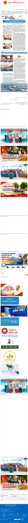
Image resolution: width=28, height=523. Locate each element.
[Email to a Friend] (14, 99)
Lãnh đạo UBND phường (10, 514)
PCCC (19, 497)
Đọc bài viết (14, 9)
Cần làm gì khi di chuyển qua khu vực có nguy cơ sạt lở (7, 268)
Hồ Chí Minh (14, 496)
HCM (2, 496)
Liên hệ (17, 514)
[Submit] (26, 275)
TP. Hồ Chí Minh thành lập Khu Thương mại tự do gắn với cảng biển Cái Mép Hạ (10, 251)
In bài (17, 9)
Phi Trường (21, 10)
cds (26, 494)
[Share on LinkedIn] (17, 99)
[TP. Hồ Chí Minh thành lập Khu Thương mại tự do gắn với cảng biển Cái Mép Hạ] (14, 243)
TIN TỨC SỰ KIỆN (3, 10)
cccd (25, 494)
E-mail (20, 9)
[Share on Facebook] (12, 99)
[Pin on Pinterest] (16, 99)
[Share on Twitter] (13, 99)
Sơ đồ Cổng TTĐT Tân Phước (24, 518)
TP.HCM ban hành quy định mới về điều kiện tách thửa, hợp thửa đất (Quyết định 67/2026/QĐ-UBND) (13, 126)
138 (9, 494)
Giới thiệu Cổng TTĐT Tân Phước (3, 515)
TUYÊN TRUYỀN (8, 10)
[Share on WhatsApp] (10, 99)
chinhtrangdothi (4, 495)
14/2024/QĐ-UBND (2, 494)
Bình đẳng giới (15, 494)
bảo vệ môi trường (20, 494)
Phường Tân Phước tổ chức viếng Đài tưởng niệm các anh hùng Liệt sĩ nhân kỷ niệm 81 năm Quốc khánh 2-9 (14, 490)
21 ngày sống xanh (6, 494)
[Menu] (14, 6)
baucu (11, 494)
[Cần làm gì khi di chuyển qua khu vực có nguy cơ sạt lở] (14, 260)
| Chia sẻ (26, 9)
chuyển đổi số (15, 495)
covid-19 (19, 495)
